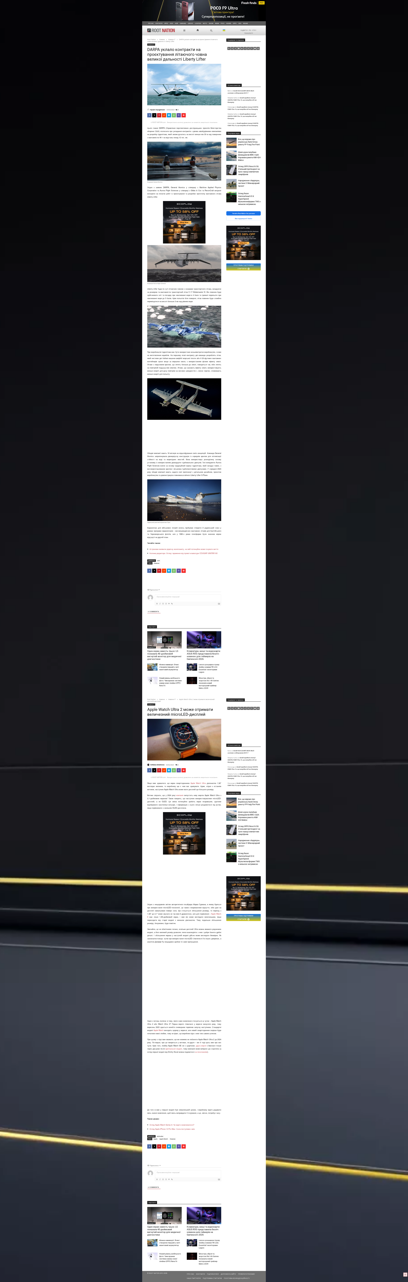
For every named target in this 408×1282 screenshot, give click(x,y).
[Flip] (183, 115)
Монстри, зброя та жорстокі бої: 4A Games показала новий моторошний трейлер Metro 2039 (209, 683)
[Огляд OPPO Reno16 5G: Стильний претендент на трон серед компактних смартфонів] (231, 170)
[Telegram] (169, 115)
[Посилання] (171, 603)
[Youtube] (254, 48)
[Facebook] (149, 115)
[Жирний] (157, 603)
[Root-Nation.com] (161, 30)
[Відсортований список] (163, 603)
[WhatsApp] (174, 115)
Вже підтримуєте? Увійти (243, 218)
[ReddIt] (164, 115)
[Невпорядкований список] (165, 603)
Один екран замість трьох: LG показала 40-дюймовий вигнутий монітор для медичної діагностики (164, 655)
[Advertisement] (184, 436)
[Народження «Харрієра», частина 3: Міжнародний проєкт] (231, 184)
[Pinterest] (159, 115)
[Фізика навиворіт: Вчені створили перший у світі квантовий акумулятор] (152, 667)
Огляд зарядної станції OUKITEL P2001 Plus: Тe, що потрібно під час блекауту (242, 100)
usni (158, 560)
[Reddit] (245, 48)
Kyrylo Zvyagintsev (157, 110)
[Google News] (258, 48)
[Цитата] (168, 603)
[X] (154, 115)
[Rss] (228, 48)
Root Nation (151, 39)
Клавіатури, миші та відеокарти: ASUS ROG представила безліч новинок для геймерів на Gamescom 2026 (204, 655)
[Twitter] (232, 48)
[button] (211, 31)
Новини (162, 39)
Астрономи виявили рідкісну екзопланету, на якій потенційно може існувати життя (183, 549)
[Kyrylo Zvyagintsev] (148, 110)
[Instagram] (248, 48)
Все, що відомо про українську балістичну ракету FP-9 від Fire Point (249, 142)
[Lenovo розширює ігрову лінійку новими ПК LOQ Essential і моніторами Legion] (192, 667)
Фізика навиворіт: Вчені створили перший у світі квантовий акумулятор (169, 667)
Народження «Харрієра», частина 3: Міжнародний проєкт (249, 183)
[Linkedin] (241, 48)
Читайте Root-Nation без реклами (243, 213)
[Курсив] (160, 603)
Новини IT (171, 39)
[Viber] (179, 115)
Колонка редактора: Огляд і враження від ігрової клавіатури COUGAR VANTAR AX (183, 553)
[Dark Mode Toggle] (405, 1274)
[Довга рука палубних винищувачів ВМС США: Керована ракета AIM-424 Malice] (231, 156)
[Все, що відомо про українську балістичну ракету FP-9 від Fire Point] (231, 143)
